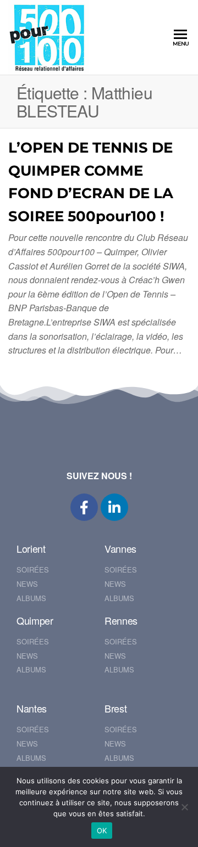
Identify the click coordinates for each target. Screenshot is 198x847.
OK (102, 830)
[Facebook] (84, 507)
